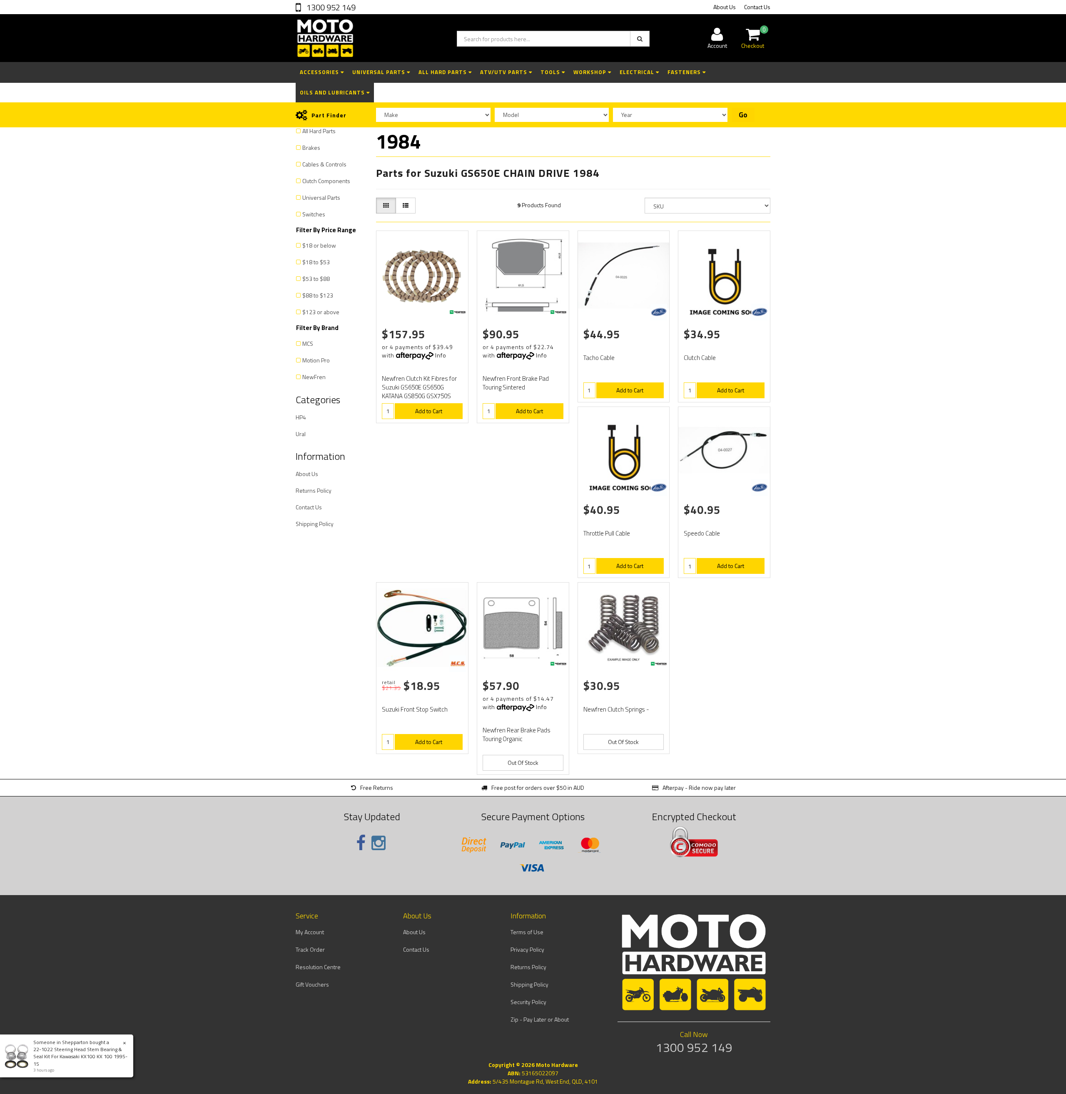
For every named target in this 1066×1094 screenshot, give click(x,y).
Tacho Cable (599, 357)
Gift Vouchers (312, 984)
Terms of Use (527, 932)
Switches (313, 214)
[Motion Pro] (658, 312)
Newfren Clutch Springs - (616, 709)
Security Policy (528, 1001)
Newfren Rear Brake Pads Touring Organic (516, 734)
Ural (301, 433)
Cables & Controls (324, 164)
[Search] (640, 39)
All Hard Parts (443, 72)
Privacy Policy (527, 949)
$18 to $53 (316, 262)
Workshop (590, 72)
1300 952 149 (330, 7)
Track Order (310, 949)
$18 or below (319, 245)
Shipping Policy (315, 523)
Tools (551, 72)
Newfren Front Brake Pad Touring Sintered (516, 383)
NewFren (314, 376)
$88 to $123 (317, 295)
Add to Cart (428, 411)
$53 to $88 (316, 278)
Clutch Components (326, 180)
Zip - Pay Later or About (540, 1019)
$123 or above (320, 312)
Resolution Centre (318, 967)
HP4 (301, 417)
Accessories (320, 72)
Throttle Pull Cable (606, 533)
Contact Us (757, 6)
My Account (310, 932)
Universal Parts (379, 72)
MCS (307, 343)
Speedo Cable (702, 533)
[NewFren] (457, 312)
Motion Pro (316, 360)
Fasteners (684, 72)
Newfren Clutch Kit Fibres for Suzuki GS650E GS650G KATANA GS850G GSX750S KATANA (419, 391)
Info (440, 355)
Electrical (638, 72)
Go (743, 114)
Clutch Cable (700, 357)
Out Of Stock (523, 762)
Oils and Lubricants (333, 92)
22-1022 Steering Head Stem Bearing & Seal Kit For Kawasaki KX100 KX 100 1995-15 (80, 1056)
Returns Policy (313, 490)
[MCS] (457, 663)
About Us (724, 6)
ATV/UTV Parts (504, 72)
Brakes (311, 147)
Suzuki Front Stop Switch (415, 709)
